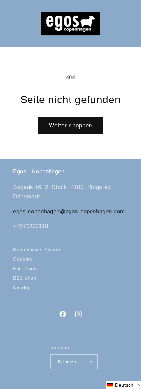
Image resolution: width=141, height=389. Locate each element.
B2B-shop (24, 278)
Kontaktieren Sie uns (37, 249)
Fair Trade (25, 268)
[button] (9, 23)
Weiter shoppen (70, 125)
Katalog (22, 287)
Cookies (22, 259)
